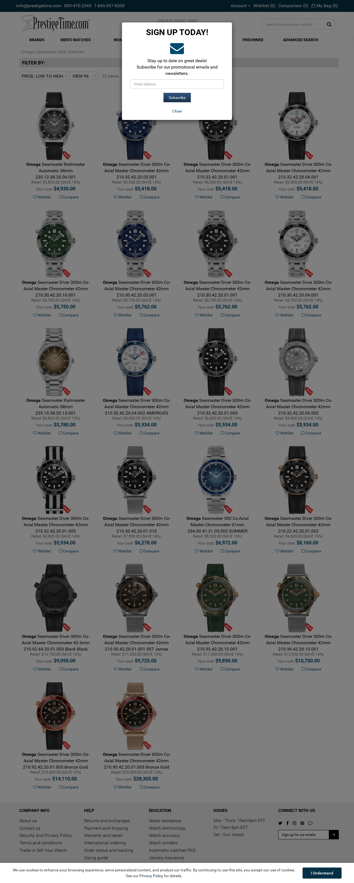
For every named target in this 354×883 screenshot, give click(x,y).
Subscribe (177, 97)
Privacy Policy (151, 876)
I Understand (322, 873)
